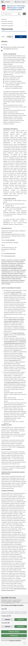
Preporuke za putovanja (7, 25)
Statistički (5, 623)
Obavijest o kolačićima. (15, 640)
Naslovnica (4, 19)
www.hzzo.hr (16, 350)
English (23, 1)
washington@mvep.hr (10, 253)
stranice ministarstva (16, 292)
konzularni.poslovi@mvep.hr (13, 382)
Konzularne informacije (7, 21)
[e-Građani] (6, 2)
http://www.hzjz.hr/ (13, 360)
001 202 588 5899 (10, 240)
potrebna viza (14, 293)
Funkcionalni (5, 616)
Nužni (3, 609)
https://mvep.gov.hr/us (9, 256)
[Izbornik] (24, 14)
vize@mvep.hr (20, 447)
